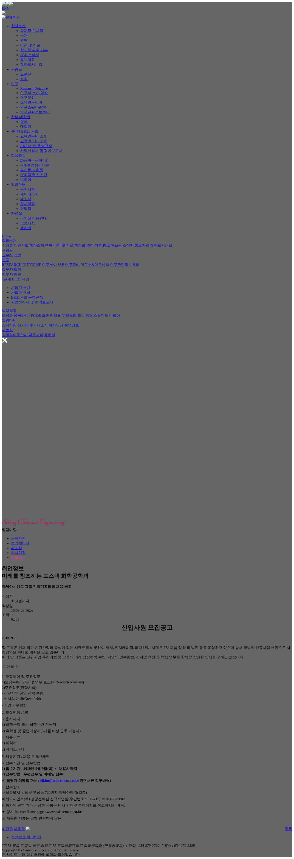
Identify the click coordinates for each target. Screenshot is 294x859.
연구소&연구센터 (34, 107)
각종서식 (27, 223)
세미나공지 (29, 194)
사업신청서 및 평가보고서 (41, 151)
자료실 (16, 213)
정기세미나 (26, 325)
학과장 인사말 (31, 31)
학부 (24, 122)
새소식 (25, 199)
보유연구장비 (31, 102)
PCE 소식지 (29, 55)
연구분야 (27, 98)
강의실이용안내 (15, 335)
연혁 (24, 40)
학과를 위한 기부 (34, 50)
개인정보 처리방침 (26, 837)
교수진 (25, 74)
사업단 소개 (20, 288)
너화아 (25, 180)
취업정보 (27, 209)
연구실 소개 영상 (34, 93)
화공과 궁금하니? (16, 315)
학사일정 (27, 204)
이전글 (7, 829)
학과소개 (18, 26)
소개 (24, 35)
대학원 (25, 126)
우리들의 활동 (31, 170)
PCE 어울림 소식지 (118, 245)
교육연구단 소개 (33, 136)
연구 (14, 84)
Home (6, 236)
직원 (24, 79)
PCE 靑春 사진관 (33, 175)
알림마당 (18, 184)
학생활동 (18, 155)
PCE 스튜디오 (97, 315)
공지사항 (27, 189)
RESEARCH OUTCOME (21, 265)
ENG (6, 8)
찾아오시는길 (31, 64)
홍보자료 (27, 60)
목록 (288, 829)
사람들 (16, 69)
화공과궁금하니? (34, 160)
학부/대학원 (20, 117)
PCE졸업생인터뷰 (34, 165)
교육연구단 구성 (33, 141)
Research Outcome (34, 88)
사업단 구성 (20, 292)
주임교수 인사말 (15, 245)
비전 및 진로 (30, 45)
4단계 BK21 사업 (24, 131)
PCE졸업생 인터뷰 (46, 315)
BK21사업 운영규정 (36, 146)
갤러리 (25, 228)
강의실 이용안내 (33, 218)
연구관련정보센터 (35, 112)
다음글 (19, 829)
